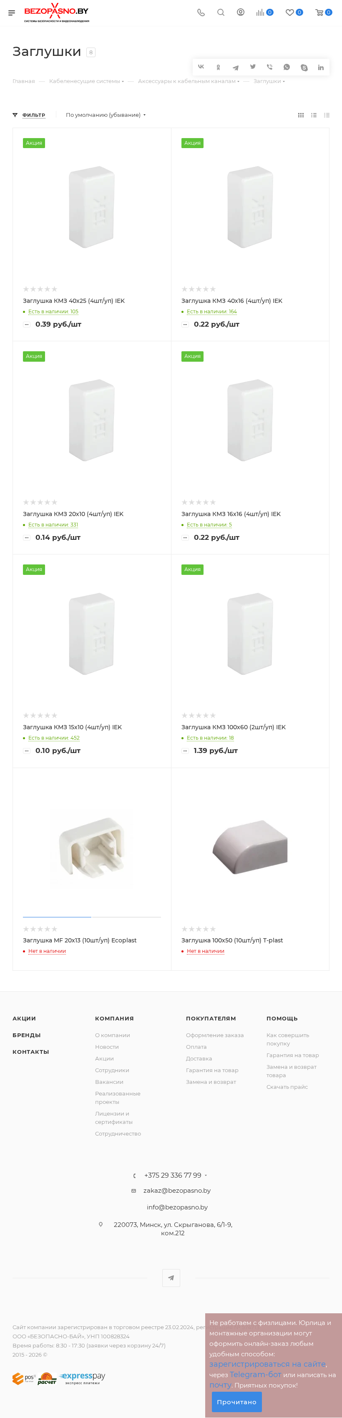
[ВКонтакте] (201, 66)
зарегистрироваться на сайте (267, 1364)
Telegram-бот (256, 1374)
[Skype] (303, 67)
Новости (107, 1046)
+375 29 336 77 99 (172, 1175)
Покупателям (211, 1018)
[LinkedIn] (320, 67)
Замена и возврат (211, 1081)
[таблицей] (326, 115)
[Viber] (269, 67)
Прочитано (237, 1402)
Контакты (31, 1051)
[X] (252, 67)
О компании (112, 1035)
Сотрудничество (118, 1133)
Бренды (27, 1035)
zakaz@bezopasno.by (177, 1190)
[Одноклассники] (218, 67)
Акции (24, 1018)
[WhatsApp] (286, 67)
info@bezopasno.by (177, 1207)
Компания (114, 1018)
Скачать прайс (287, 1086)
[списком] (313, 115)
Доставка (199, 1058)
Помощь (282, 1018)
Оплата (196, 1046)
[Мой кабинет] (240, 13)
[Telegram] (235, 67)
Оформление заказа (215, 1035)
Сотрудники (112, 1070)
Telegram (171, 1278)
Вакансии (109, 1081)
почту (220, 1385)
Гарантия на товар (212, 1070)
